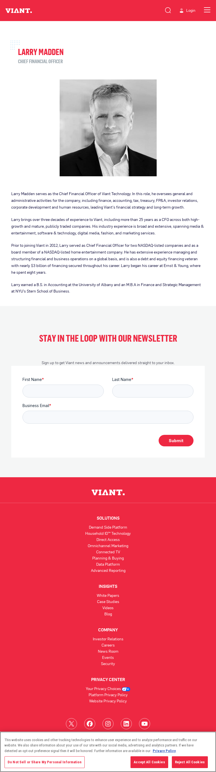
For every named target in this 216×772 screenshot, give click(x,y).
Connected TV (108, 551)
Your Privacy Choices (104, 688)
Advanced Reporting (108, 570)
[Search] (168, 9)
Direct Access (108, 539)
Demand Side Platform (108, 527)
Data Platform (108, 564)
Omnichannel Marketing (108, 545)
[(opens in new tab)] (71, 723)
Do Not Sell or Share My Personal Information (45, 762)
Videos (108, 607)
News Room (108, 651)
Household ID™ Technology (108, 533)
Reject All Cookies (190, 762)
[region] (108, 752)
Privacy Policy (164, 751)
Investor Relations (108, 638)
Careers (108, 645)
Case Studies (108, 601)
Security (108, 663)
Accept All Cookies (149, 762)
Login (190, 10)
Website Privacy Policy (108, 701)
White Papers (108, 595)
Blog (108, 613)
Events (108, 657)
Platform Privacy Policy (108, 694)
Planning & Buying (108, 558)
